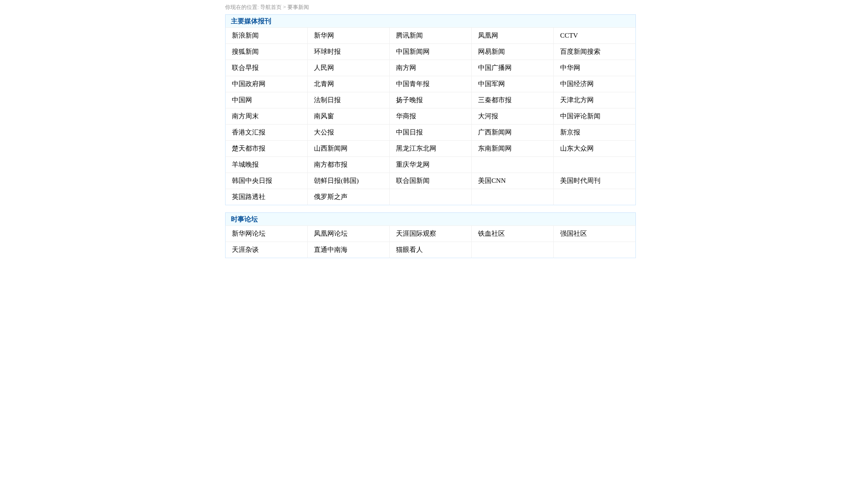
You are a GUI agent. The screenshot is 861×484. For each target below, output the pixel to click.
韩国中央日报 (252, 180)
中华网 (570, 67)
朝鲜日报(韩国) (336, 180)
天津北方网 (577, 100)
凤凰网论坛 (331, 233)
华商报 (406, 116)
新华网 (324, 35)
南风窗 (324, 116)
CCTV (569, 35)
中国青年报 (413, 83)
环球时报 (327, 51)
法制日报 (327, 100)
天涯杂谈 (245, 249)
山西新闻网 (331, 148)
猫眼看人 (409, 249)
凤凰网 (488, 35)
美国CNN (492, 180)
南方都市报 (331, 164)
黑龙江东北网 (416, 148)
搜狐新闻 (245, 51)
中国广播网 (495, 67)
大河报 (488, 116)
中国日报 (409, 132)
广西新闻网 (495, 132)
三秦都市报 (495, 100)
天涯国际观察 (416, 233)
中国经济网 (577, 83)
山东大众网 (577, 148)
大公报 (324, 132)
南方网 (406, 67)
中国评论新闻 (580, 116)
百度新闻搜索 (580, 51)
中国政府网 (248, 83)
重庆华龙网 (413, 164)
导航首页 (271, 7)
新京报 (570, 132)
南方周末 (245, 116)
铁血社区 (491, 233)
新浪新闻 (245, 35)
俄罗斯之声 (331, 196)
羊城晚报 (245, 164)
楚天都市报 (248, 148)
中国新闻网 (413, 51)
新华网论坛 (248, 233)
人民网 (324, 67)
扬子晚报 (409, 100)
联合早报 (245, 67)
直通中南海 (331, 249)
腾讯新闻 (409, 35)
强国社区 (573, 233)
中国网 (242, 100)
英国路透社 (248, 196)
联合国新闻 (413, 180)
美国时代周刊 (580, 180)
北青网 (324, 83)
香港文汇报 (248, 132)
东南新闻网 (495, 148)
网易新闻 (491, 51)
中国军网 (491, 83)
